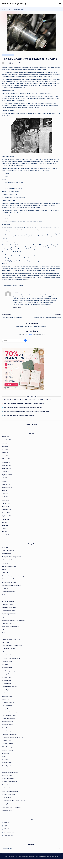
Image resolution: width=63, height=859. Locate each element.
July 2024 (5, 478)
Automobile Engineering (9, 566)
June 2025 (5, 446)
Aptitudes (5, 563)
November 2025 (6, 440)
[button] (17, 307)
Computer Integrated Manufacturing (13, 576)
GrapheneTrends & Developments (12, 645)
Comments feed (9, 832)
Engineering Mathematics (9, 614)
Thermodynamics (7, 785)
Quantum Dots (6, 740)
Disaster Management (8, 591)
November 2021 (6, 509)
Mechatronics (6, 699)
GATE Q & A (5, 642)
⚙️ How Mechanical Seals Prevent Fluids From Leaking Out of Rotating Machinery (25, 411)
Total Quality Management (10, 791)
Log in (5, 826)
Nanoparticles (6, 709)
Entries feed (7, 829)
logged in (29, 334)
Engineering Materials (8, 610)
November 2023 (6, 484)
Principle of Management (9, 734)
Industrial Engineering (8, 671)
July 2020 (4, 532)
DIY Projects (5, 595)
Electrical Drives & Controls (10, 598)
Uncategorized (6, 797)
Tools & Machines (7, 788)
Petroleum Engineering (8, 718)
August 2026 (5, 437)
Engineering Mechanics (9, 617)
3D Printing (5, 547)
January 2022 (6, 506)
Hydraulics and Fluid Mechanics (11, 658)
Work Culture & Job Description (11, 807)
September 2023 (7, 487)
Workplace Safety (7, 810)
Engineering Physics (8, 623)
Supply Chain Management (10, 772)
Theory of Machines (8, 778)
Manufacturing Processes (9, 686)
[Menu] (60, 3)
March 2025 (5, 456)
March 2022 (5, 500)
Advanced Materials (8, 550)
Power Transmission (8, 728)
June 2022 (5, 490)
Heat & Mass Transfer (8, 649)
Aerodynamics (6, 553)
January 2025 (6, 462)
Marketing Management (9, 693)
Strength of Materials (8, 769)
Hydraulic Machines (7, 655)
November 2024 (6, 468)
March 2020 (5, 535)
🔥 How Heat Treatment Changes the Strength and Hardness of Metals (23, 404)
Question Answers (7, 743)
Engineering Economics (9, 607)
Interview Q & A (6, 677)
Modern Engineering (8, 702)
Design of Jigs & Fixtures (9, 582)
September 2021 (6, 516)
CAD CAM (5, 572)
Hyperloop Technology (9, 661)
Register (6, 822)
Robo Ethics (5, 753)
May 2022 (5, 494)
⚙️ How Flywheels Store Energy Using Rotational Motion (18, 415)
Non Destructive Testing (9, 715)
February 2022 (6, 503)
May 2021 (4, 528)
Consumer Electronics (8, 579)
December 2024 (6, 465)
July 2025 (5, 443)
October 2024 (6, 471)
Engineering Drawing (8, 604)
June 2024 (5, 481)
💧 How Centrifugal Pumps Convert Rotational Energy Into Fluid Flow (22, 407)
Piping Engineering (7, 721)
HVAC (3, 652)
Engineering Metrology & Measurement (13, 620)
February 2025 (6, 459)
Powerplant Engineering (9, 731)
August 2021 (5, 519)
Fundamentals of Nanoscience (11, 639)
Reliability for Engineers (9, 747)
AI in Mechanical (7, 560)
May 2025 (5, 449)
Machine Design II (7, 683)
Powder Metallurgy (7, 725)
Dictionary (5, 588)
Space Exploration (7, 766)
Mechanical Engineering (14, 3)
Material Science (7, 696)
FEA (3, 629)
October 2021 (6, 513)
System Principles (7, 775)
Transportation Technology (10, 794)
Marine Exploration (7, 690)
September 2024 (7, 475)
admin (15, 292)
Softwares (5, 759)
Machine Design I (8, 55)
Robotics (4, 756)
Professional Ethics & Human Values (12, 737)
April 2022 (5, 497)
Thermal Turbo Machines (9, 782)
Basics (4, 569)
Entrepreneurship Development (11, 626)
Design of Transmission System (11, 585)
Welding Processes (7, 804)
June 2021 (5, 525)
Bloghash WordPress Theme (49, 856)
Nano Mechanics (7, 706)
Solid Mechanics (7, 763)
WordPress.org (8, 835)
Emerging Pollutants (8, 601)
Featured (4, 633)
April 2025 (5, 452)
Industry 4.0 (5, 674)
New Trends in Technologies (10, 712)
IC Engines (5, 664)
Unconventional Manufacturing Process (13, 801)
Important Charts (7, 667)
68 (20, 63)
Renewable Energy (7, 750)
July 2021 (4, 522)
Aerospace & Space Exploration (11, 557)
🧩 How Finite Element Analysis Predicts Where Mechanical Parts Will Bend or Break (26, 400)
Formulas (5, 636)
